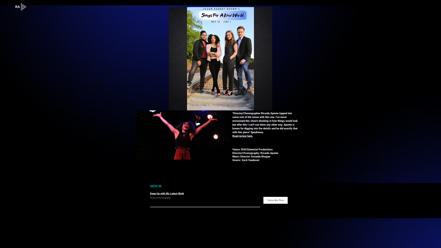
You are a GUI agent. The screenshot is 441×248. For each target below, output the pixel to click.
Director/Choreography (160, 198)
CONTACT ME (155, 186)
